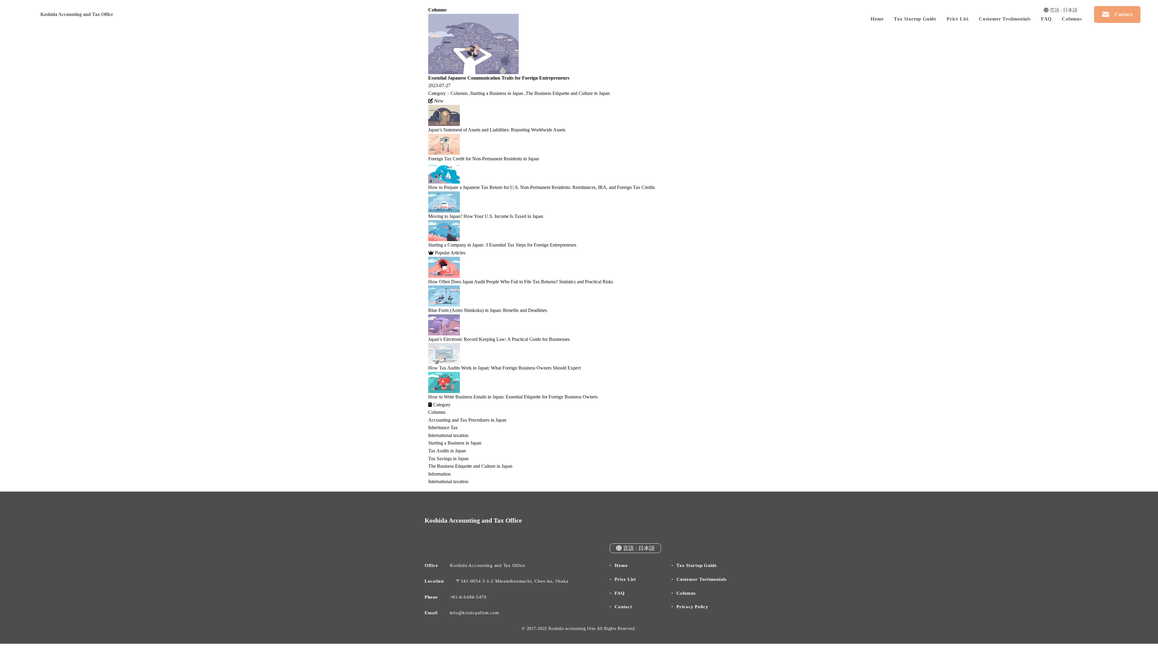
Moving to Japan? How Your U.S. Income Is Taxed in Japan (485, 216)
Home (877, 18)
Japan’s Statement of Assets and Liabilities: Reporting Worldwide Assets (496, 129)
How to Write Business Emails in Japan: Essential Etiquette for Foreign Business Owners (513, 396)
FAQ (1046, 18)
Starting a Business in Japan (496, 93)
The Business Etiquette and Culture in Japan (568, 93)
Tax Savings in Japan (448, 458)
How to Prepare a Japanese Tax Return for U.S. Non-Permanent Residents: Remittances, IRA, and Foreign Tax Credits (541, 187)
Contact (623, 606)
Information (439, 473)
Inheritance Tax (443, 427)
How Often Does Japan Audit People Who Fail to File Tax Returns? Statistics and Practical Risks (520, 281)
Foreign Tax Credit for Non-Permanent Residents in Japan (483, 158)
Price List (958, 18)
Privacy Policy (692, 606)
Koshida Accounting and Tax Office (76, 14)
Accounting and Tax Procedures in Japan (467, 420)
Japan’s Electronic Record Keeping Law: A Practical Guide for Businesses (499, 339)
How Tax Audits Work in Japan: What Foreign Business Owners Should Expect (504, 367)
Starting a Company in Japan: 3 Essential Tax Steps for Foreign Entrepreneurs (502, 244)
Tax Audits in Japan (447, 450)
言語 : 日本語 (1063, 10)
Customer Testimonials (1005, 18)
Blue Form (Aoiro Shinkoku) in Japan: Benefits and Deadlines (487, 310)
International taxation (448, 435)
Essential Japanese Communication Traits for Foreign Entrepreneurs (498, 77)
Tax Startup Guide (915, 18)
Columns (1072, 18)
